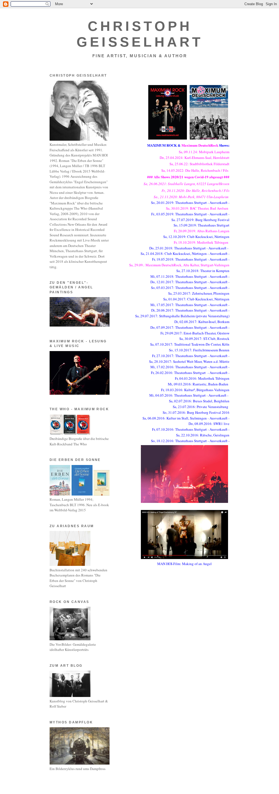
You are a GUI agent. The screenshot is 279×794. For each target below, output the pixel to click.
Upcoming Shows (135, 73)
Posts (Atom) (145, 607)
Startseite (173, 597)
